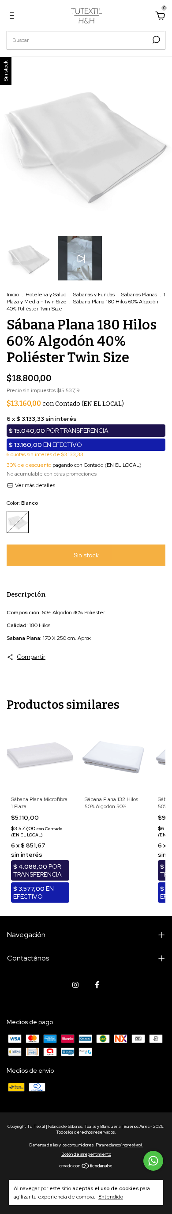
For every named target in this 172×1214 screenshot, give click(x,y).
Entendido (110, 1196)
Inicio (13, 294)
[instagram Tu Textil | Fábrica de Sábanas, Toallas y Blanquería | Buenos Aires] (75, 984)
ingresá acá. (132, 1145)
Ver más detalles (34, 485)
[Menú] (13, 16)
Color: (22, 503)
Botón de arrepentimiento (86, 1154)
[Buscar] (155, 39)
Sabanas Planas (139, 294)
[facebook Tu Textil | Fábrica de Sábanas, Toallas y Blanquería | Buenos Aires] (97, 984)
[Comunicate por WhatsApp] (153, 1161)
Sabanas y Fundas (94, 294)
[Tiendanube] (86, 1167)
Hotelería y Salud (46, 294)
